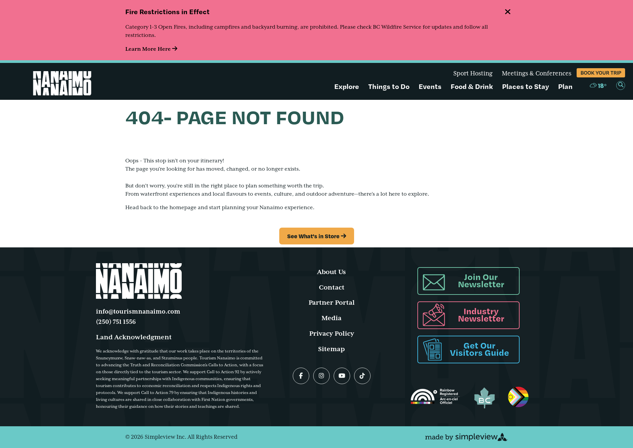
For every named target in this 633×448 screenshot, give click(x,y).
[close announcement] (507, 12)
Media (331, 318)
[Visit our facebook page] (301, 376)
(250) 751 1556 (116, 322)
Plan (565, 86)
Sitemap (331, 349)
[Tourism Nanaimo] (71, 81)
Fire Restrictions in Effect (167, 11)
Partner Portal (332, 302)
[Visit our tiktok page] (362, 376)
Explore (346, 86)
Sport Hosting (473, 73)
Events (430, 86)
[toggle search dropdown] (621, 85)
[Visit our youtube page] (342, 376)
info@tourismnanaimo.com (138, 311)
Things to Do (388, 86)
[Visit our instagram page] (321, 376)
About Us (331, 272)
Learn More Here (148, 49)
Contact (332, 287)
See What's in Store (313, 235)
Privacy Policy (331, 333)
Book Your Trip (601, 73)
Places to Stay (525, 86)
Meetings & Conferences (536, 73)
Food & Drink (472, 86)
